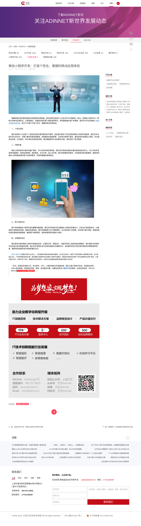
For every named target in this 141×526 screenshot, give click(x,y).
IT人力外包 (110, 133)
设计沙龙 (87, 40)
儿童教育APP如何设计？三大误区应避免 (88, 453)
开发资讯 (76, 40)
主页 (10, 46)
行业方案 (71, 3)
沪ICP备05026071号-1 (73, 516)
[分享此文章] (54, 412)
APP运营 (98, 53)
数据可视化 (119, 136)
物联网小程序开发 (22, 404)
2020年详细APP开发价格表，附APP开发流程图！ (66, 449)
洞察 (111, 3)
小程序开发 (15, 57)
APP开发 (30, 53)
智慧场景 (53, 40)
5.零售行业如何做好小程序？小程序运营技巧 (120, 112)
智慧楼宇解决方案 (122, 133)
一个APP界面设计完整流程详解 (118, 453)
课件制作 (113, 53)
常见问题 (14, 53)
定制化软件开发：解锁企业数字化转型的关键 (25, 427)
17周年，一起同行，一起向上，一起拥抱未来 (68, 445)
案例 (93, 3)
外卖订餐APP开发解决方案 (96, 457)
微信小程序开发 (16, 254)
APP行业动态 (80, 53)
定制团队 (83, 3)
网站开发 (62, 53)
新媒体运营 (49, 57)
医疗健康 (109, 87)
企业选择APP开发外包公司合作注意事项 (115, 461)
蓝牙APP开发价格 (48, 457)
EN (118, 3)
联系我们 (108, 502)
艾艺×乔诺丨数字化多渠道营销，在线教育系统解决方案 (110, 445)
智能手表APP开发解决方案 (120, 457)
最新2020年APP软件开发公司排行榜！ (25, 449)
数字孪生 (65, 40)
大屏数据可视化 (111, 84)
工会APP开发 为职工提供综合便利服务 (56, 453)
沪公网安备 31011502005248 (101, 516)
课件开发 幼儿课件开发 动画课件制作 (24, 453)
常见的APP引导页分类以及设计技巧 (24, 457)
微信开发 (46, 53)
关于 (102, 3)
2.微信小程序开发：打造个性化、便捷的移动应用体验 (123, 104)
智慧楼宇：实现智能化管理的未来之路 (117, 427)
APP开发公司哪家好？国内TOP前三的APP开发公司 (111, 449)
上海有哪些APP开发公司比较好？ (70, 457)
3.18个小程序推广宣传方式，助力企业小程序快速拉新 (123, 107)
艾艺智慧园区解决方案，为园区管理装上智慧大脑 (29, 445)
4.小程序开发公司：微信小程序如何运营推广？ (121, 109)
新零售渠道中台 (125, 84)
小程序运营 (32, 57)
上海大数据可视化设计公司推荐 (23, 461)
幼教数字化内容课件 (112, 80)
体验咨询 (59, 3)
